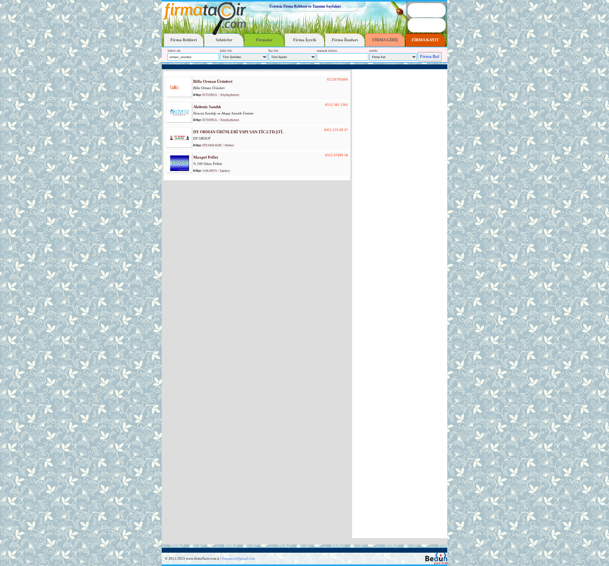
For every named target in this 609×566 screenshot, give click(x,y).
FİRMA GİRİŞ (385, 39)
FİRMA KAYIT (425, 39)
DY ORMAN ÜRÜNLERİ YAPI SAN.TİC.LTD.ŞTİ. (238, 131)
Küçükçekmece (229, 94)
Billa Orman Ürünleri (212, 81)
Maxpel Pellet (205, 157)
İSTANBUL (210, 94)
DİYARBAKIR (212, 145)
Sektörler (224, 39)
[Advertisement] (304, 66)
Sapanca (224, 170)
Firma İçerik (304, 39)
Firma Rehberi (183, 39)
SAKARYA (209, 170)
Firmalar (264, 39)
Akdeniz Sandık (207, 106)
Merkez (229, 145)
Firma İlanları (345, 39)
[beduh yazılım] (436, 563)
